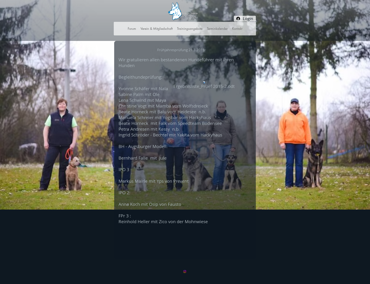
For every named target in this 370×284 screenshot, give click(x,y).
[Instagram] (185, 271)
